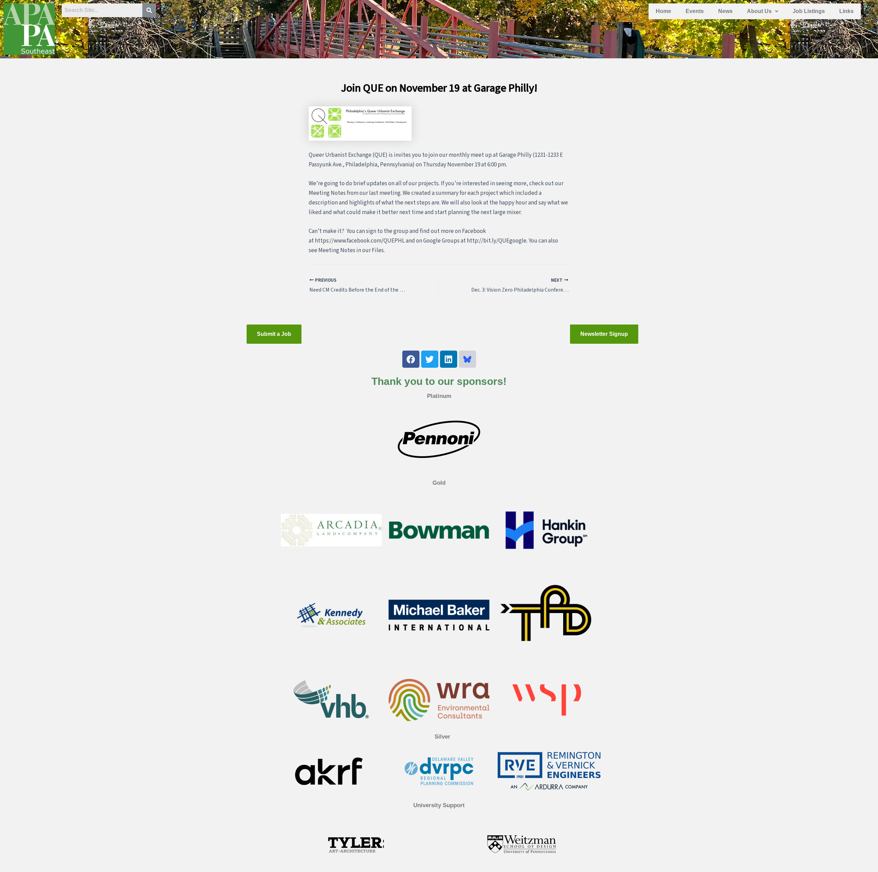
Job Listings (809, 11)
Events (695, 11)
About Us (759, 11)
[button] (762, 11)
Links (846, 11)
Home (663, 11)
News (725, 11)
